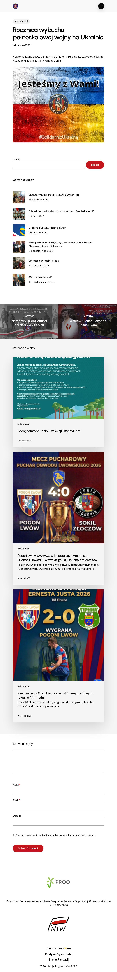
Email (16, 800)
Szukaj (16, 159)
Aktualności (21, 21)
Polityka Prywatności (58, 954)
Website (17, 816)
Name (16, 785)
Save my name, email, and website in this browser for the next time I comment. (56, 835)
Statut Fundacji (59, 959)
